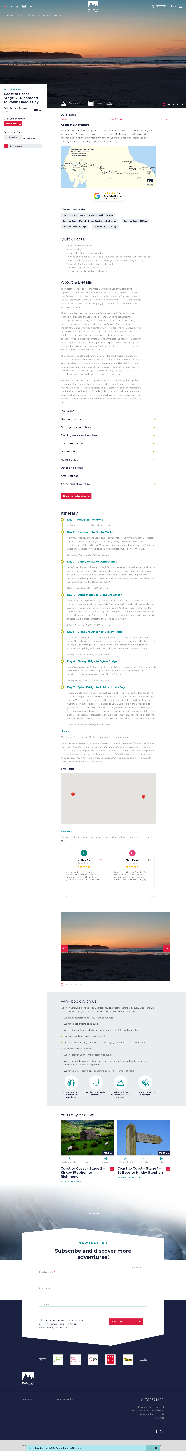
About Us (27, 1399)
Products (14, 15)
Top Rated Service (113, 196)
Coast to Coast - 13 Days (135, 221)
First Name (44, 1288)
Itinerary (164, 119)
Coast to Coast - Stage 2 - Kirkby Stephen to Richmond (89, 221)
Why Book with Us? (66, 1399)
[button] (73, 794)
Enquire (13, 137)
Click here (76, 1448)
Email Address (47, 1272)
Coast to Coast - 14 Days (74, 227)
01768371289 (152, 1400)
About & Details (116, 119)
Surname (44, 1304)
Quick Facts (66, 119)
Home (6, 15)
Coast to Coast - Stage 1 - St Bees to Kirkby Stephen (88, 215)
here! (63, 841)
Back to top (93, 1214)
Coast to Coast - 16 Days (105, 227)
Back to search (16, 146)
